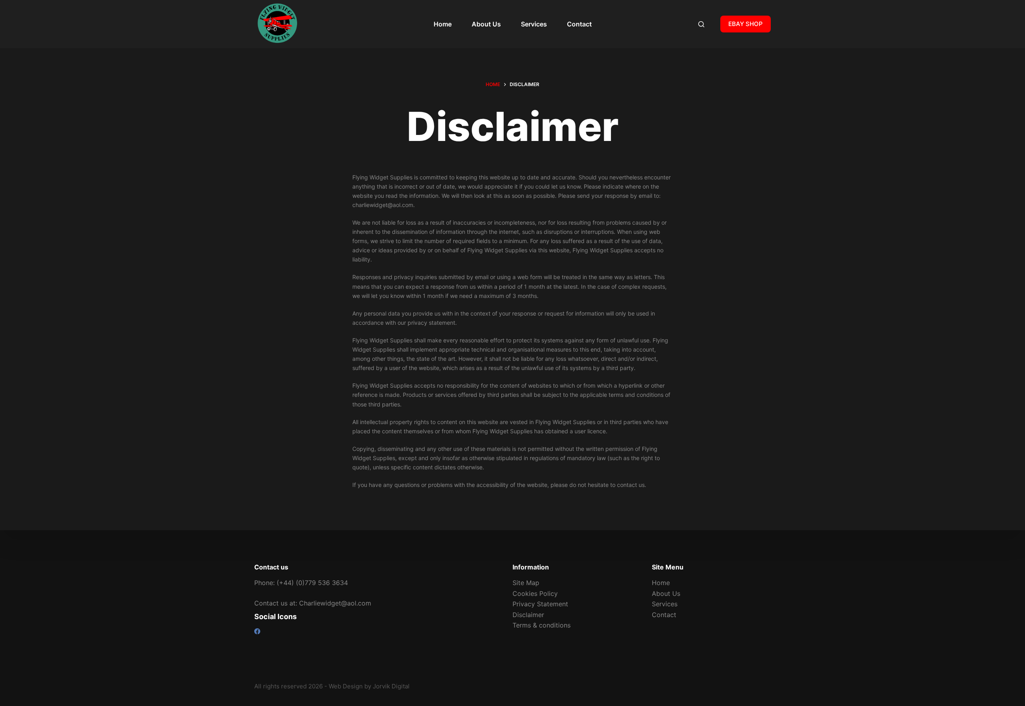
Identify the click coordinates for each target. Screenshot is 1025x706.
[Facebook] (257, 631)
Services (534, 24)
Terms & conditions (541, 625)
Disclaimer (528, 615)
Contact (579, 24)
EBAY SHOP (745, 24)
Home (443, 24)
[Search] (701, 24)
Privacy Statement (540, 604)
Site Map (525, 583)
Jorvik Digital (391, 686)
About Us (486, 24)
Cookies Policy (535, 593)
